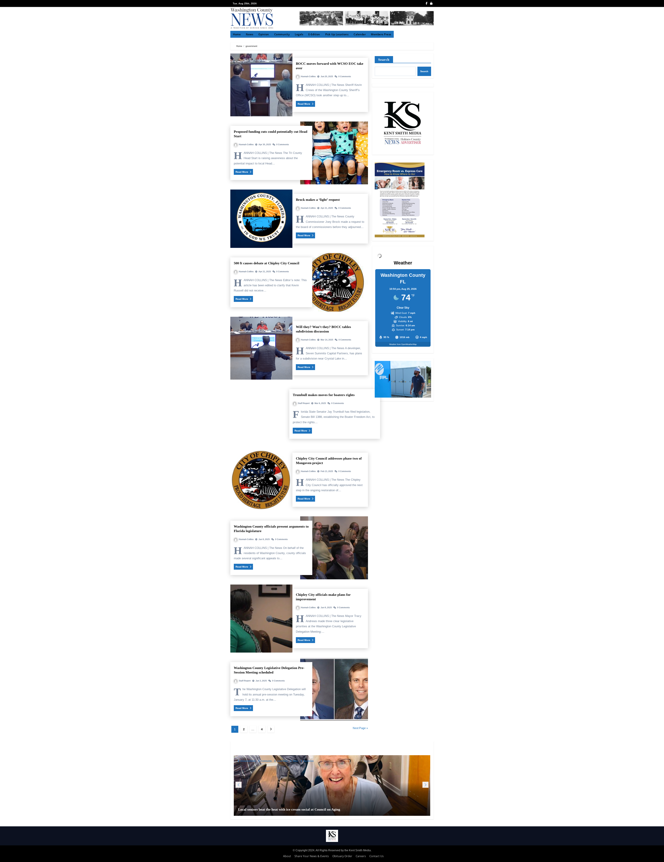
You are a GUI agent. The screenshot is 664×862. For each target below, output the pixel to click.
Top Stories (308, 761)
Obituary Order (342, 856)
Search (384, 59)
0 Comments (344, 76)
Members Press (381, 34)
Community (282, 34)
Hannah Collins (308, 76)
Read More (304, 103)
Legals (299, 34)
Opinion (263, 34)
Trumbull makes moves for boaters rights (324, 395)
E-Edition (314, 34)
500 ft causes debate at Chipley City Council (266, 263)
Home (237, 34)
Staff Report (304, 403)
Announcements (248, 761)
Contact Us (376, 856)
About (287, 856)
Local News (282, 761)
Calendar (360, 34)
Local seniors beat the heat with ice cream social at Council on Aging (289, 809)
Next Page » (360, 728)
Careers (361, 856)
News (249, 34)
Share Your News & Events (311, 856)
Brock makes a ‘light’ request (318, 199)
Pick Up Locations (337, 34)
